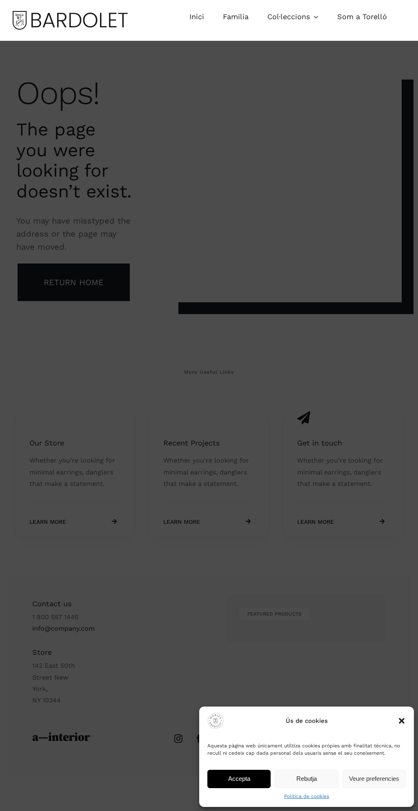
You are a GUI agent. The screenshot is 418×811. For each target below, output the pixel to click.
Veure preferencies (374, 778)
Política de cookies (306, 796)
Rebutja (306, 778)
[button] (402, 721)
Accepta (239, 778)
